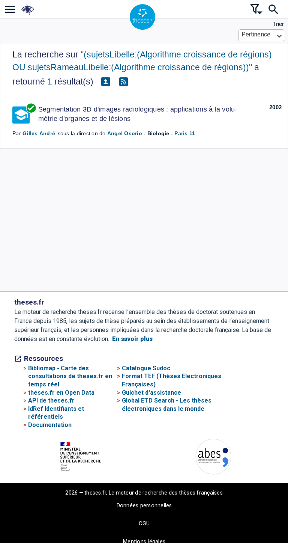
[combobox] (261, 35)
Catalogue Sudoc (146, 368)
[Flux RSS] (123, 82)
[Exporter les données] (105, 82)
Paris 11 (184, 133)
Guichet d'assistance (151, 392)
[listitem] (10, 9)
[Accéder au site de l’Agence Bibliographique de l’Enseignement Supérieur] (213, 458)
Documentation (50, 424)
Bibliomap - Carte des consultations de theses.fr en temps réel (70, 376)
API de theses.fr (51, 400)
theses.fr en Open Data (61, 392)
